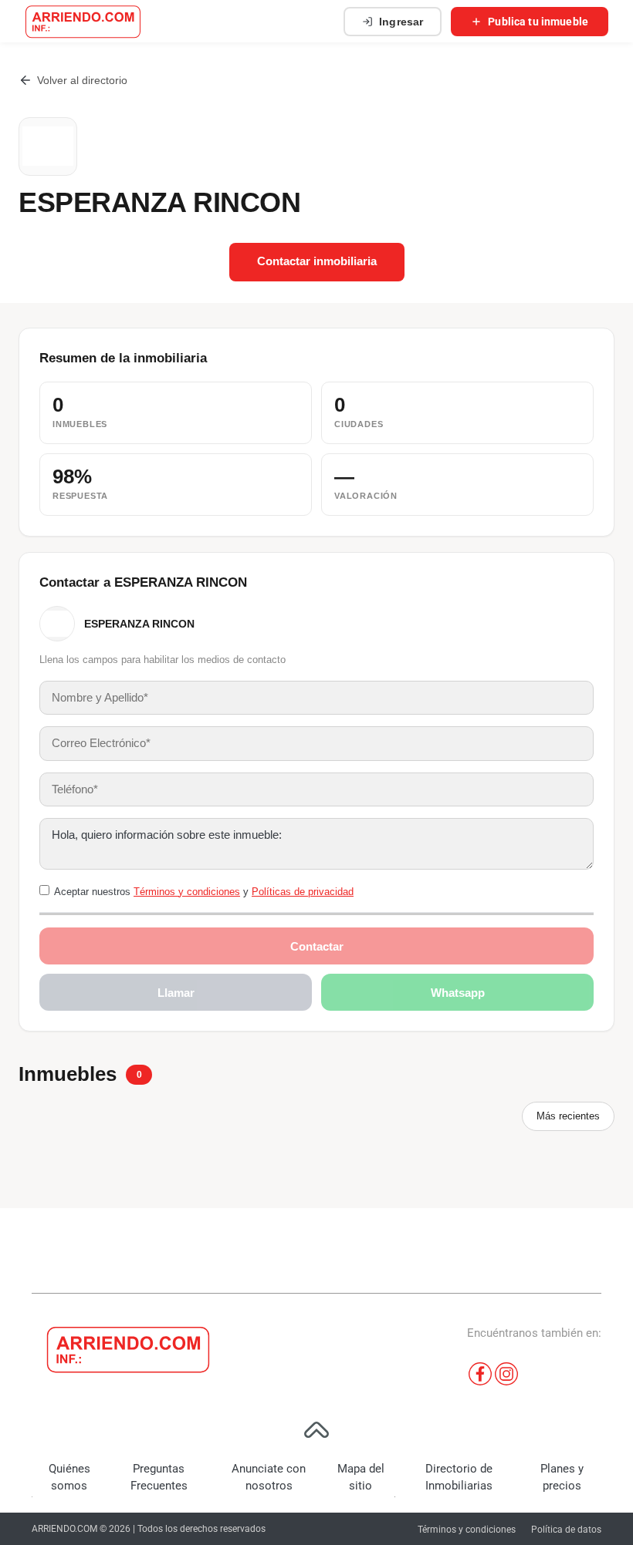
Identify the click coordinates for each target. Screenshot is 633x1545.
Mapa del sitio (360, 1477)
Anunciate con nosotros (269, 1477)
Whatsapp (458, 992)
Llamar (176, 992)
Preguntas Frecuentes (159, 1477)
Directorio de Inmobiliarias (459, 1477)
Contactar (317, 946)
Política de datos (566, 1529)
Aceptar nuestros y (204, 891)
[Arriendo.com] (83, 21)
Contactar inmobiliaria (317, 261)
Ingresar (401, 21)
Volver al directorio (82, 80)
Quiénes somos (69, 1477)
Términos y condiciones (187, 891)
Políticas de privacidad (303, 891)
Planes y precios (562, 1477)
